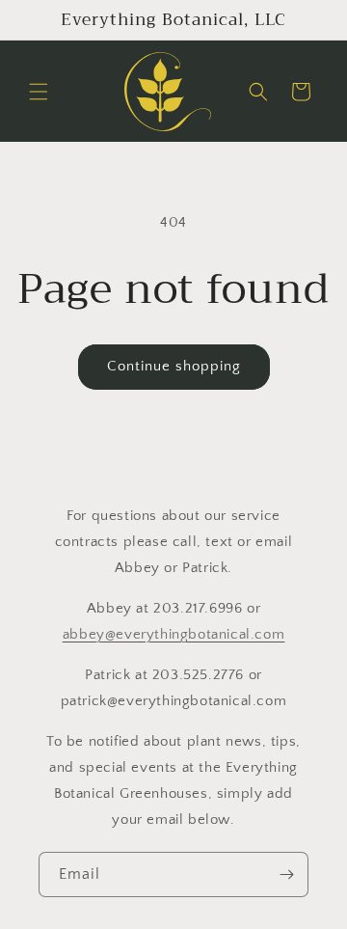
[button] (38, 91)
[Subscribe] (286, 874)
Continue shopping (174, 366)
